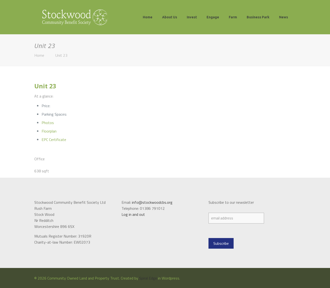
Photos (48, 123)
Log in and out (133, 214)
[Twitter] (288, 278)
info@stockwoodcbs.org (152, 202)
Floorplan (49, 131)
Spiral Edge (148, 278)
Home (39, 55)
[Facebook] (281, 278)
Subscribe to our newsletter (231, 202)
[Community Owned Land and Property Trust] (75, 17)
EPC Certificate (54, 139)
